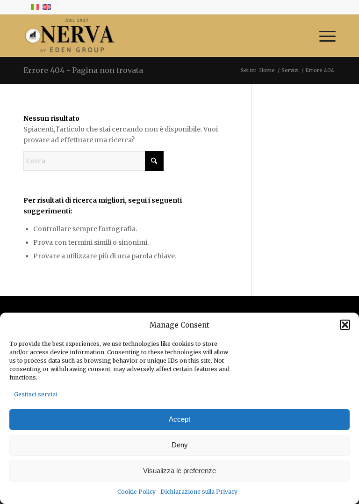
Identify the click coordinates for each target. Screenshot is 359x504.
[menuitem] (323, 36)
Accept (179, 419)
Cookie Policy (136, 491)
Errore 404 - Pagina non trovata (83, 70)
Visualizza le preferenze (179, 471)
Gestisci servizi (35, 394)
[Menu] (323, 36)
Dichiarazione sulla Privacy (198, 491)
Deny (180, 445)
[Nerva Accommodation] (69, 36)
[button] (345, 324)
